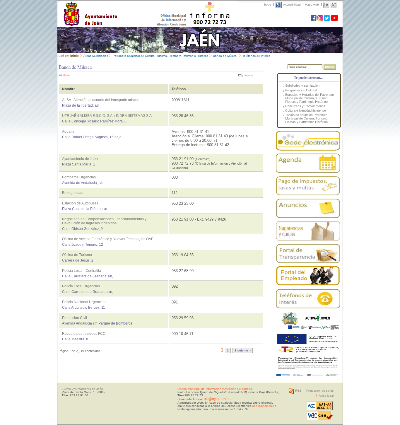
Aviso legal (326, 395)
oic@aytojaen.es (217, 399)
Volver (66, 75)
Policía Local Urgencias (81, 286)
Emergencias (72, 193)
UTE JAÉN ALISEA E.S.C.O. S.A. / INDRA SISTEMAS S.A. (107, 116)
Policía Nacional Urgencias (83, 302)
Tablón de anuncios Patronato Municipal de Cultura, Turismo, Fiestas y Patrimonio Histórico (306, 118)
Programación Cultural (301, 90)
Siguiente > (243, 350)
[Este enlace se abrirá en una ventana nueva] (308, 141)
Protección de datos (320, 390)
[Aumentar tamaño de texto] (326, 4)
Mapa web (312, 4)
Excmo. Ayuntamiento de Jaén (82, 388)
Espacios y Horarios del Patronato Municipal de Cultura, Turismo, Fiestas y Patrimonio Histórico (309, 98)
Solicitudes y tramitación (302, 85)
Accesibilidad (292, 4)
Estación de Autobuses (80, 203)
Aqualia (68, 131)
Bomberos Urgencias (79, 177)
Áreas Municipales (95, 55)
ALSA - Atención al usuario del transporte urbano (100, 100)
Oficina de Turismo (77, 255)
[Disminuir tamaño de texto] (333, 4)
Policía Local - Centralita (81, 271)
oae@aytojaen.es (264, 405)
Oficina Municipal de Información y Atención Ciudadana (214, 388)
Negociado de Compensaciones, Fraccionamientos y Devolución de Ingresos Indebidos (104, 221)
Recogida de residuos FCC (83, 334)
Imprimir (249, 75)
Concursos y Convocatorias (305, 106)
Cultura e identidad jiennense (305, 110)
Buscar (329, 66)
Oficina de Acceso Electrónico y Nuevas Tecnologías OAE (107, 239)
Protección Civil (74, 318)
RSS (298, 390)
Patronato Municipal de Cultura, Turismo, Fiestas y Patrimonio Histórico (160, 55)
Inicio (267, 4)
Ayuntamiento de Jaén (116, 8)
